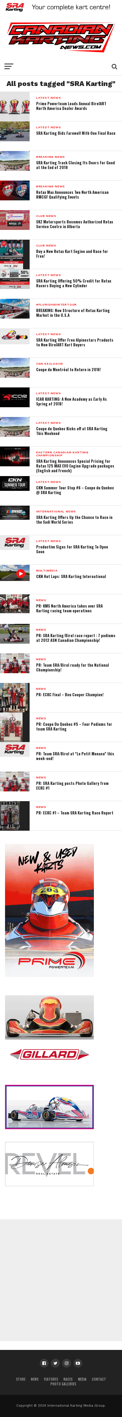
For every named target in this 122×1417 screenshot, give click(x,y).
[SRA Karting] (61, 12)
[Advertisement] (61, 1280)
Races (68, 1379)
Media (82, 1379)
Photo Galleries (63, 1384)
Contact (99, 1379)
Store (20, 1379)
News (34, 1379)
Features (51, 1379)
